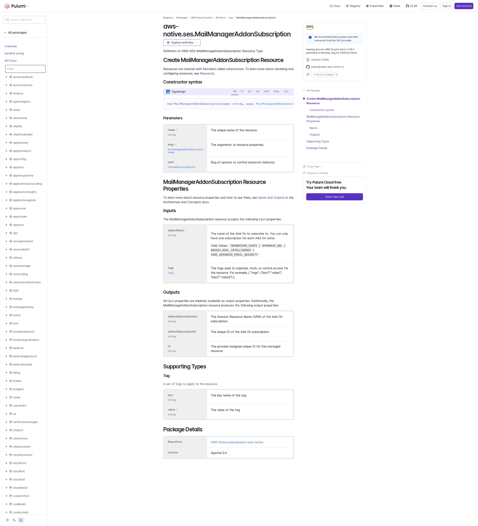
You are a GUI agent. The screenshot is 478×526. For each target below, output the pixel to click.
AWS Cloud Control (201, 17)
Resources (207, 73)
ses (231, 17)
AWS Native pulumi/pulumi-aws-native (237, 442)
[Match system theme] (21, 520)
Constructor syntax (322, 109)
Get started (463, 5)
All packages (17, 32)
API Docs (11, 60)
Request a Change (317, 173)
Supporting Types (318, 141)
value (171, 409)
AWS (338, 40)
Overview (11, 46)
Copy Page (313, 166)
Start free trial (334, 196)
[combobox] (24, 20)
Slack (397, 5)
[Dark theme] (14, 520)
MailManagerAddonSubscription (256, 17)
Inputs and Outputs (271, 197)
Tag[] (171, 272)
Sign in (447, 5)
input (262, 219)
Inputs (313, 127)
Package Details (317, 148)
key (170, 395)
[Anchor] (294, 33)
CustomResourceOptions (181, 167)
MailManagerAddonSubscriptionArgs (283, 103)
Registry (355, 5)
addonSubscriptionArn (183, 316)
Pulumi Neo (377, 5)
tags (171, 267)
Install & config (14, 53)
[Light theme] (7, 520)
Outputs (315, 134)
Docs (337, 5)
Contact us (430, 5)
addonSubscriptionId (181, 331)
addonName (176, 230)
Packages (182, 17)
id (169, 346)
